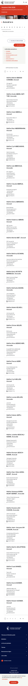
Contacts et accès (7, 660)
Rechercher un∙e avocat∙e (8, 31)
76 (20, 71)
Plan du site (14, 670)
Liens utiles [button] (4, 655)
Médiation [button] (3, 639)
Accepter (13, 682)
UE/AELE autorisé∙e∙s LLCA (11, 55)
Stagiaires (8, 56)
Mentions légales (14, 672)
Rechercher (20, 45)
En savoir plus (4, 12)
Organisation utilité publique (12, 60)
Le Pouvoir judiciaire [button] (6, 643)
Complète (8, 51)
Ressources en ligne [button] (6, 651)
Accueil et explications (17, 40)
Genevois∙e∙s (8, 53)
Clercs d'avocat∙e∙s (10, 58)
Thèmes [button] (3, 647)
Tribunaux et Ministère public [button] (8, 635)
